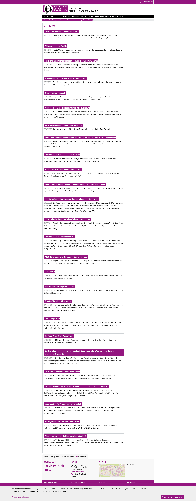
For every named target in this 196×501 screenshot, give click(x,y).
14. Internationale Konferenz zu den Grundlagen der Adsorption (71, 199)
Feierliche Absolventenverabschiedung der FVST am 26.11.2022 (71, 60)
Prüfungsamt (81, 16)
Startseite (48, 16)
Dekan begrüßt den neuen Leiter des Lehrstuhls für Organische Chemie (75, 184)
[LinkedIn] (55, 466)
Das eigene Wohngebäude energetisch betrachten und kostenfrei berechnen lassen (80, 137)
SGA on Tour (50, 271)
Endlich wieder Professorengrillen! (59, 236)
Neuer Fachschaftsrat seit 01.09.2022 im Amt (63, 125)
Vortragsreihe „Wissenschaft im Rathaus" (62, 421)
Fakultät (58, 16)
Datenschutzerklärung (57, 491)
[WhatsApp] (59, 466)
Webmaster (82, 456)
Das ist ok (179, 497)
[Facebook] (63, 466)
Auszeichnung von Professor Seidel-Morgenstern (65, 78)
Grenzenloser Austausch (55, 93)
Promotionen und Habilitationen (109, 16)
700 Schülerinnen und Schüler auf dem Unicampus (66, 257)
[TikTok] (50, 466)
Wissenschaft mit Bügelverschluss (59, 286)
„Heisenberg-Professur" (68, 114)
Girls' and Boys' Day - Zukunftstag (59, 336)
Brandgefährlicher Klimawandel (58, 301)
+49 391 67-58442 (80, 474)
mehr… (74, 476)
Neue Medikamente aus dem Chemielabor (62, 371)
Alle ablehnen (167, 497)
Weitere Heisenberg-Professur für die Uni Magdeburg (67, 107)
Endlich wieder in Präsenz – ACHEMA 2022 (62, 154)
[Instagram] (46, 466)
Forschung (69, 16)
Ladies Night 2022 (52, 318)
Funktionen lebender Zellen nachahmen (61, 31)
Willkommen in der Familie (56, 46)
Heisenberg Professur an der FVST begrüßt (63, 169)
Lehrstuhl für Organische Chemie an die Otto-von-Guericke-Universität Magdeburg (77, 38)
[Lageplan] (112, 476)
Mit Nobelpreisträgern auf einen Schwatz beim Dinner (67, 219)
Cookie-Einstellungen (20, 497)
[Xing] (50, 470)
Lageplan (130, 464)
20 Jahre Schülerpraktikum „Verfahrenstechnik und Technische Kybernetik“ (76, 386)
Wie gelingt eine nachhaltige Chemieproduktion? (65, 436)
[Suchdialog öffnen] (140, 1)
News (91, 16)
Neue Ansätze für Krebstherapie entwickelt (63, 404)
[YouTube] (46, 470)
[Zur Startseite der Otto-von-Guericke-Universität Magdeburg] (55, 9)
